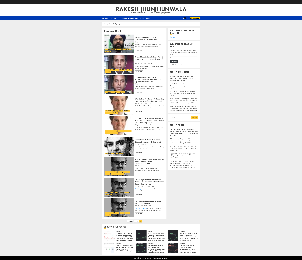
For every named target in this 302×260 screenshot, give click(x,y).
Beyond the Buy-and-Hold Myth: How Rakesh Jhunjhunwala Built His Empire (182, 93)
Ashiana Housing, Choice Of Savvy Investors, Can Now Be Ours (148, 38)
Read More (139, 50)
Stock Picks (108, 133)
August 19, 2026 (185, 240)
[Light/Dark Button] (184, 18)
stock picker (127, 49)
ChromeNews (156, 258)
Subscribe (196, 18)
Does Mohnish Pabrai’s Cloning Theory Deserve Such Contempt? (148, 141)
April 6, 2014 (145, 144)
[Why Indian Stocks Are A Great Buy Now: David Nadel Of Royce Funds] (119, 105)
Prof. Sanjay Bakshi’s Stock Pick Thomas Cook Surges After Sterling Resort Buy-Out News (149, 182)
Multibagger (114, 49)
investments (108, 69)
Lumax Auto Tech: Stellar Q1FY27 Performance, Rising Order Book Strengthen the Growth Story (182, 78)
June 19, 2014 (145, 103)
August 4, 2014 (146, 84)
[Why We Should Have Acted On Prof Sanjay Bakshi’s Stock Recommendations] (119, 166)
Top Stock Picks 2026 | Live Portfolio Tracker (135, 18)
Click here (172, 37)
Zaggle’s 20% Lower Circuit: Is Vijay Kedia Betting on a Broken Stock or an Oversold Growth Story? (182, 156)
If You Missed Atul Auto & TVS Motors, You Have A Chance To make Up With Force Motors (149, 79)
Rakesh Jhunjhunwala (151, 9)
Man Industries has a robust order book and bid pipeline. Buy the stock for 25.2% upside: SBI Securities (183, 148)
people (114, 153)
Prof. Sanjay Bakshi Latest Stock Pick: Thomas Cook (148, 202)
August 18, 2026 (121, 253)
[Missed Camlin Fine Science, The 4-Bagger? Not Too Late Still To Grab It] (119, 64)
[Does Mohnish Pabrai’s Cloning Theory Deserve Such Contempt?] (119, 146)
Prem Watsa (160, 189)
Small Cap (128, 69)
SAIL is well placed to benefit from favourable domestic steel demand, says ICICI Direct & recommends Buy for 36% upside (184, 101)
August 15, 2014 (146, 63)
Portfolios (113, 18)
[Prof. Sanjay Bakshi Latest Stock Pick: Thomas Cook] (119, 207)
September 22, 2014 (147, 42)
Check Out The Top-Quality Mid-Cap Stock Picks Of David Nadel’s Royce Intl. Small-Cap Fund (149, 120)
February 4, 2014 (146, 186)
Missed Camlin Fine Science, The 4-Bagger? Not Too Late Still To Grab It (149, 59)
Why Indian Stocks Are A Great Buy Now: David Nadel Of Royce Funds (149, 100)
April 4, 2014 (145, 166)
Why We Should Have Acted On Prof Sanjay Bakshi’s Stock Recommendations (149, 161)
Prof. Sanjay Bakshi (141, 189)
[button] (188, 18)
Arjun (137, 42)
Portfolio (121, 49)
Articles (105, 18)
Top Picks (108, 51)
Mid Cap (108, 49)
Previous (130, 221)
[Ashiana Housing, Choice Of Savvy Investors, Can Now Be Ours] (119, 44)
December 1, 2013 (146, 205)
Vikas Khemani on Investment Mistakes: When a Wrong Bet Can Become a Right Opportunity (184, 86)
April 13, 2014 (145, 125)
